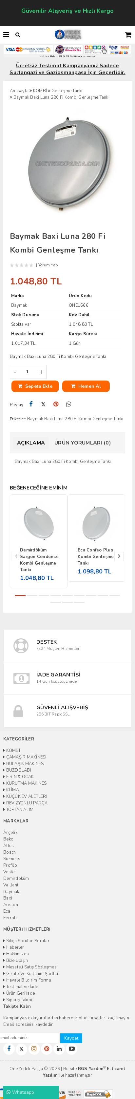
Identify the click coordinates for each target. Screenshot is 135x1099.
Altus (8, 846)
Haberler (14, 947)
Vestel (9, 872)
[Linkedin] (59, 1049)
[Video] (71, 1049)
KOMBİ (12, 751)
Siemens (11, 859)
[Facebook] (31, 404)
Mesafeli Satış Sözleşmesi (31, 967)
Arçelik (10, 833)
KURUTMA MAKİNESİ (26, 783)
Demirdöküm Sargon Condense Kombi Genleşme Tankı (39, 560)
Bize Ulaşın (16, 961)
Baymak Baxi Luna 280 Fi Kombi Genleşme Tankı (75, 419)
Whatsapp (22, 1092)
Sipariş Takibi (18, 1000)
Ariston (10, 905)
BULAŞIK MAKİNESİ (25, 764)
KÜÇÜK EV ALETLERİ (26, 796)
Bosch (9, 852)
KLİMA (12, 790)
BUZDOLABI (18, 770)
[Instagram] (34, 1049)
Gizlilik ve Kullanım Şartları (32, 974)
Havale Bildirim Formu (28, 980)
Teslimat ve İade (21, 987)
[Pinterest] (56, 404)
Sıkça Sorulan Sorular (27, 941)
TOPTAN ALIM (19, 810)
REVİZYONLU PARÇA (26, 803)
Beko (8, 839)
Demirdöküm (16, 878)
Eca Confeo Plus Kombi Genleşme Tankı (96, 556)
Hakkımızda (17, 954)
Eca (6, 911)
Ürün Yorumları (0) (82, 442)
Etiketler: (18, 419)
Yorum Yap (48, 265)
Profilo (10, 865)
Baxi (7, 898)
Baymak (11, 892)
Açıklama (31, 442)
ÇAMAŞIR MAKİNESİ (25, 757)
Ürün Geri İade (20, 993)
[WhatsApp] (68, 404)
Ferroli (10, 918)
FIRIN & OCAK (19, 777)
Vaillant (10, 885)
